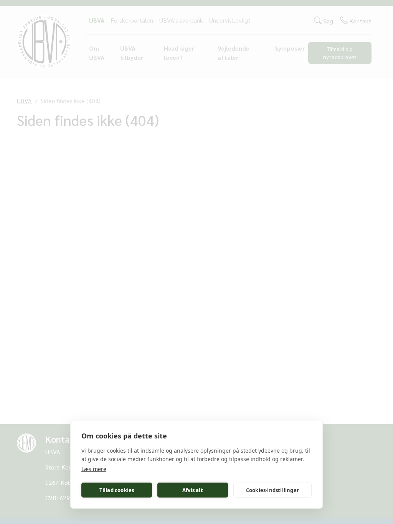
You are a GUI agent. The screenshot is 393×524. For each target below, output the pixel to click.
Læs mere (93, 469)
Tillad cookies (116, 490)
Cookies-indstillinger (272, 490)
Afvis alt (192, 490)
